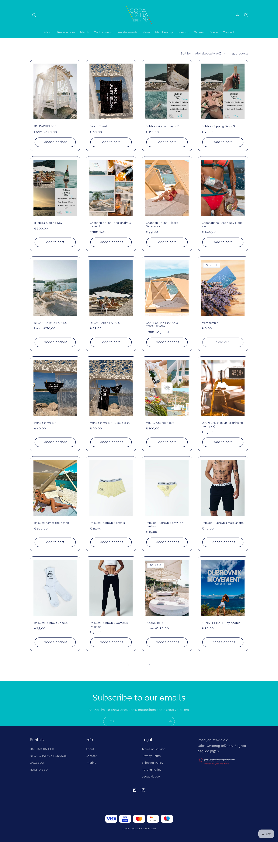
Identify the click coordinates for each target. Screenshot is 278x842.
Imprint (91, 762)
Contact (91, 755)
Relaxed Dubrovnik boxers (107, 522)
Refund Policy (151, 769)
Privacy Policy (151, 755)
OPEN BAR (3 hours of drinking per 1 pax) (222, 424)
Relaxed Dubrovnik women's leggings (109, 624)
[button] (34, 15)
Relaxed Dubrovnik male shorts (223, 522)
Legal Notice (151, 776)
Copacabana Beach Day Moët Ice (222, 224)
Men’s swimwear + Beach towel (110, 422)
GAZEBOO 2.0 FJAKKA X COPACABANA (162, 324)
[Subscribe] (170, 721)
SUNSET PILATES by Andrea (221, 622)
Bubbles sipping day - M (162, 126)
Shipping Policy (152, 762)
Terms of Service (153, 749)
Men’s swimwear (45, 422)
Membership (210, 322)
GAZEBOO (37, 762)
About (90, 749)
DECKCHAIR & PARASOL (106, 322)
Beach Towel (98, 126)
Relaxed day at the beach (51, 522)
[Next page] (149, 665)
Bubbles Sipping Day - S (218, 126)
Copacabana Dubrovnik (144, 828)
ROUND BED (154, 622)
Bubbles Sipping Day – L (51, 222)
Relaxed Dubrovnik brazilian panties (164, 524)
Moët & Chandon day (160, 422)
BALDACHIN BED (45, 126)
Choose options (55, 142)
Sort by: (186, 53)
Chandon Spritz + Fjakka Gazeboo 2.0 (162, 224)
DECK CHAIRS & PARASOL (51, 322)
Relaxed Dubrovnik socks (51, 622)
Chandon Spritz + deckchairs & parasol (110, 224)
